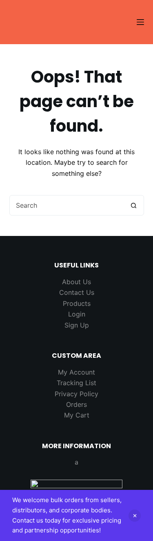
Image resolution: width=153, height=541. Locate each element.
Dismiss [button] (135, 516)
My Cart (76, 415)
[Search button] (134, 205)
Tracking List (76, 383)
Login (76, 314)
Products (77, 303)
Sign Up (76, 325)
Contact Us (76, 292)
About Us (76, 282)
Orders (76, 404)
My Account (76, 372)
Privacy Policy (76, 394)
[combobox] (67, 205)
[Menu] (140, 22)
